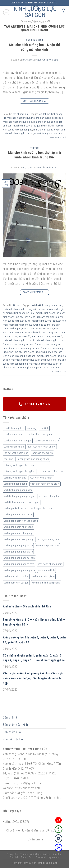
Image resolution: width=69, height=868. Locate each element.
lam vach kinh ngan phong (42, 446)
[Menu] (6, 12)
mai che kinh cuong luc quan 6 (20, 344)
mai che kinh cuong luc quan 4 (18, 340)
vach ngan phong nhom (50, 564)
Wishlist (14, 857)
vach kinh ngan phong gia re (44, 483)
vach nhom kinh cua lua (16, 576)
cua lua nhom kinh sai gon (17, 440)
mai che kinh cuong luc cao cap (47, 117)
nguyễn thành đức (47, 60)
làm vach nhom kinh (42, 452)
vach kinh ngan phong (15, 483)
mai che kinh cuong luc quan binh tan (34, 352)
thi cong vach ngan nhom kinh (19, 465)
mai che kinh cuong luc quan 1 (37, 328)
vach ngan (34, 502)
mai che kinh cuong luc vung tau (24, 367)
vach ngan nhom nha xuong (18, 526)
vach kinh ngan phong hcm (18, 490)
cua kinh (44, 428)
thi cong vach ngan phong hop (19, 471)
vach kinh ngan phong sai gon (19, 496)
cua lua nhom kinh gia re (39, 434)
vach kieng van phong (15, 477)
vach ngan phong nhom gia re (19, 570)
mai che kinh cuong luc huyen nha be (27, 324)
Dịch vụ (47, 854)
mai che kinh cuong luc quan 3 (46, 336)
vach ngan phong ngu (47, 545)
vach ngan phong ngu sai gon (19, 557)
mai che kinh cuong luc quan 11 (44, 332)
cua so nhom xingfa (14, 446)
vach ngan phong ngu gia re (18, 551)
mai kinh (8, 459)
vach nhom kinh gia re (43, 576)
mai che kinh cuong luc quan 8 (26, 348)
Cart (31, 857)
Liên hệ (57, 854)
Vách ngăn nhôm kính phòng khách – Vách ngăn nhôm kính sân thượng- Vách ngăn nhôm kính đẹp (33, 678)
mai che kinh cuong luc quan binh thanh (33, 125)
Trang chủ (12, 854)
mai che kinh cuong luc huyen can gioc (35, 317)
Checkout (41, 857)
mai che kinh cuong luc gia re (17, 121)
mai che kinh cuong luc (18, 117)
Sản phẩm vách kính (15, 725)
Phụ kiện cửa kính (13, 739)
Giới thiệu (35, 854)
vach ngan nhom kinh (42, 508)
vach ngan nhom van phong (18, 539)
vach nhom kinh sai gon (16, 582)
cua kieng (31, 428)
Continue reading (34, 101)
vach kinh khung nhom (41, 477)
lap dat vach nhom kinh (16, 452)
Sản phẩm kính (34, 40)
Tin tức (34, 148)
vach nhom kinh (46, 570)
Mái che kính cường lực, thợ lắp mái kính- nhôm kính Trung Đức (34, 154)
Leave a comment (57, 137)
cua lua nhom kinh (13, 434)
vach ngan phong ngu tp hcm (19, 564)
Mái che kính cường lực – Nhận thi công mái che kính (34, 47)
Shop (23, 857)
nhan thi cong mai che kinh (48, 133)
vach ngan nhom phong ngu (18, 533)
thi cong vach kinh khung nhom (33, 459)
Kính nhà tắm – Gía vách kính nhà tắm (27, 606)
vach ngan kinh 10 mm (15, 508)
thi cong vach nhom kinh (51, 471)
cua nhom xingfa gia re (47, 440)
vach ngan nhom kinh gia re (18, 514)
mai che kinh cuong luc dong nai (19, 309)
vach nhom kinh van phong (46, 582)
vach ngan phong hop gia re (18, 545)
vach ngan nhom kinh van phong (21, 520)
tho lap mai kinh (50, 367)
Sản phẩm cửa (12, 732)
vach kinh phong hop (49, 496)
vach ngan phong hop (47, 539)
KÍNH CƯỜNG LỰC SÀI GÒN (35, 12)
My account (54, 857)
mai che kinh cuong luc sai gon (49, 129)
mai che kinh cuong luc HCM (20, 313)
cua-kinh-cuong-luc (13, 428)
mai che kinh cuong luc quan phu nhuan (31, 359)
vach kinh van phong (14, 502)
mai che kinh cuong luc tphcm (18, 133)
